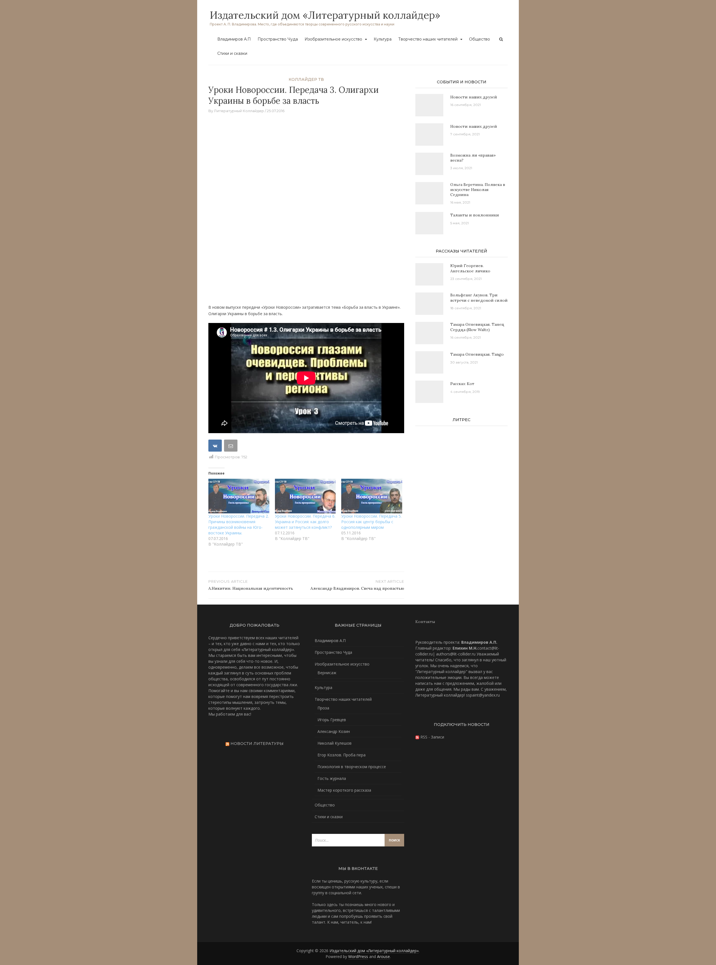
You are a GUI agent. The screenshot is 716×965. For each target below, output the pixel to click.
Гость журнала (331, 778)
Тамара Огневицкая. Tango (477, 354)
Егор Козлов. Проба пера (341, 755)
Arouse (383, 956)
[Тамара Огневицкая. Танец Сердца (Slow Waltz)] (429, 335)
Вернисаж (326, 672)
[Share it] (215, 447)
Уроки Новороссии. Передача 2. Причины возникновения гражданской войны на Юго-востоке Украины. (238, 524)
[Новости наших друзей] (429, 107)
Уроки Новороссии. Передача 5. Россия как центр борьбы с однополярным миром (371, 521)
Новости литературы (257, 743)
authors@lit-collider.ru (455, 654)
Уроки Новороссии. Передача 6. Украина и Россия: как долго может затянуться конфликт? (305, 521)
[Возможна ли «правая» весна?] (429, 166)
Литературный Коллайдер (239, 110)
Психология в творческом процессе (351, 766)
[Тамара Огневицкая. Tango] (429, 364)
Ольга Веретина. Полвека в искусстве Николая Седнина (477, 189)
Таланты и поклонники (474, 215)
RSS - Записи (431, 737)
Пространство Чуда (278, 39)
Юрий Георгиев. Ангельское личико (470, 268)
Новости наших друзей (473, 97)
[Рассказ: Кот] (429, 394)
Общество (479, 39)
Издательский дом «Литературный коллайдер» (325, 15)
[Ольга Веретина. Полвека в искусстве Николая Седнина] (429, 195)
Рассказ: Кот (462, 383)
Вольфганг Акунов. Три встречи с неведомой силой (479, 297)
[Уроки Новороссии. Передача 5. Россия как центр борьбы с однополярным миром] (371, 496)
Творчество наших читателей (428, 39)
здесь (332, 904)
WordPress (358, 956)
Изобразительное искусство (333, 39)
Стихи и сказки (232, 53)
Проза (323, 708)
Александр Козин (333, 731)
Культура (383, 39)
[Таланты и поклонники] (429, 225)
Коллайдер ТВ (306, 79)
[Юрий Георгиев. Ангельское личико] (429, 276)
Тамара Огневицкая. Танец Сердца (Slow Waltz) (477, 327)
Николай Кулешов (334, 743)
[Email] (231, 447)
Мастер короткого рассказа (344, 790)
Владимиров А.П (234, 39)
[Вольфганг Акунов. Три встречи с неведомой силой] (429, 306)
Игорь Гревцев (331, 719)
